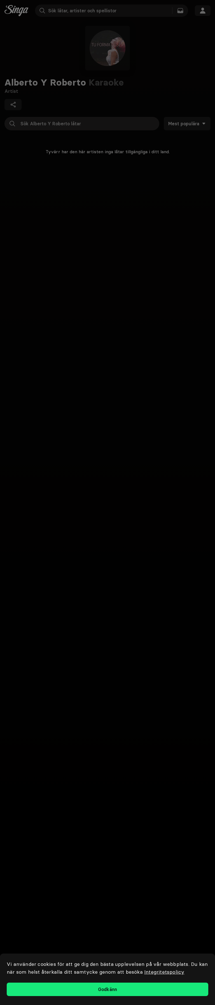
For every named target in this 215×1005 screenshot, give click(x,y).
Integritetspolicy (164, 972)
